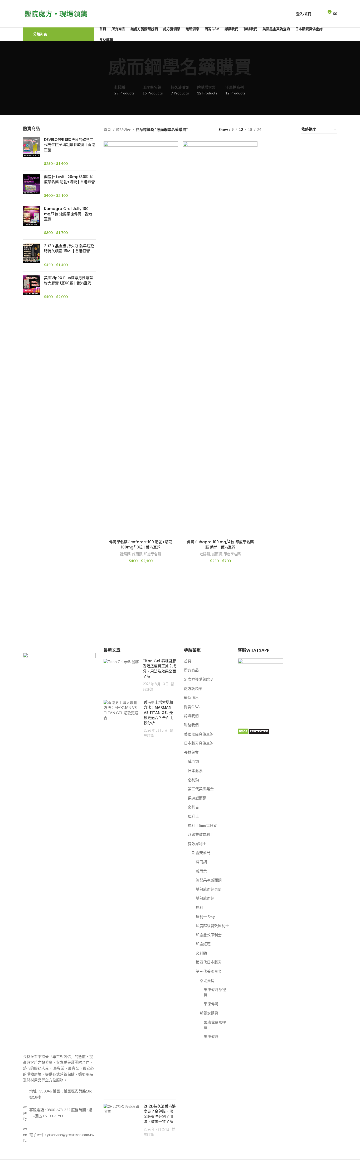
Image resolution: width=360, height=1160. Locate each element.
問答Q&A (192, 706)
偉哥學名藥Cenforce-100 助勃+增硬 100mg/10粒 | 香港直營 (140, 544)
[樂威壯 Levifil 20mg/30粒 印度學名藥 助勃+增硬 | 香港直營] (31, 186)
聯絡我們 (191, 725)
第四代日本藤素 (209, 962)
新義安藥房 (209, 1013)
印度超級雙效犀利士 (212, 925)
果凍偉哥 (211, 1003)
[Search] (318, 13)
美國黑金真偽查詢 (198, 734)
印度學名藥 (152, 554)
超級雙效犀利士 (201, 834)
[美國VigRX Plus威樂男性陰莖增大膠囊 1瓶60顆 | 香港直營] (31, 287)
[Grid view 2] (273, 129)
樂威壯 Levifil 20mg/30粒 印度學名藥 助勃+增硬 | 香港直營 (69, 179)
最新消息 (191, 697)
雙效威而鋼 (205, 898)
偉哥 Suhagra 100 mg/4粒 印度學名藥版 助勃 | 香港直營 (220, 544)
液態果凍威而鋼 (209, 880)
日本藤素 (195, 770)
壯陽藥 (125, 554)
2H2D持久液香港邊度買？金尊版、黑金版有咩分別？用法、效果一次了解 (160, 1114)
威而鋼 (137, 554)
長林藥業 (191, 752)
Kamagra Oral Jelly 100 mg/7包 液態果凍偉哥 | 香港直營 (68, 214)
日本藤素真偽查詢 (198, 743)
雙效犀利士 (197, 843)
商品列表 (124, 129)
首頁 (108, 129)
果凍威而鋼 (197, 798)
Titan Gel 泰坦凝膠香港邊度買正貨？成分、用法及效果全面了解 (159, 668)
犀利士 (193, 816)
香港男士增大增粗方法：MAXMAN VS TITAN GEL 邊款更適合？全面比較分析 (158, 712)
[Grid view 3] (281, 129)
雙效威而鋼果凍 (209, 889)
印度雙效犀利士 (209, 935)
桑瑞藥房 (207, 980)
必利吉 (193, 807)
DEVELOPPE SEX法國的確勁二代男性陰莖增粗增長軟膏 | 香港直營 (69, 144)
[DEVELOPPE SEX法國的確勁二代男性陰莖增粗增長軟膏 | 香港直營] (31, 151)
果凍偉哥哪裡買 (215, 992)
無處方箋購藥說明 (198, 679)
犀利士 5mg (205, 916)
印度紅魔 (203, 944)
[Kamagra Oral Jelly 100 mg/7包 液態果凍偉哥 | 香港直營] (31, 220)
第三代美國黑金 (201, 788)
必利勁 (193, 779)
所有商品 (191, 670)
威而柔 (201, 871)
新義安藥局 (201, 852)
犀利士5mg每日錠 (202, 825)
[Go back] (101, 67)
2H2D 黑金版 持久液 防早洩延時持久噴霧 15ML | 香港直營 (69, 249)
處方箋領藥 (193, 688)
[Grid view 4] (290, 129)
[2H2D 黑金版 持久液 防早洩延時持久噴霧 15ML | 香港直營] (31, 255)
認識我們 (191, 715)
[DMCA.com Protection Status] (254, 730)
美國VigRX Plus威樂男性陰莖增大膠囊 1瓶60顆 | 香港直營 (68, 280)
